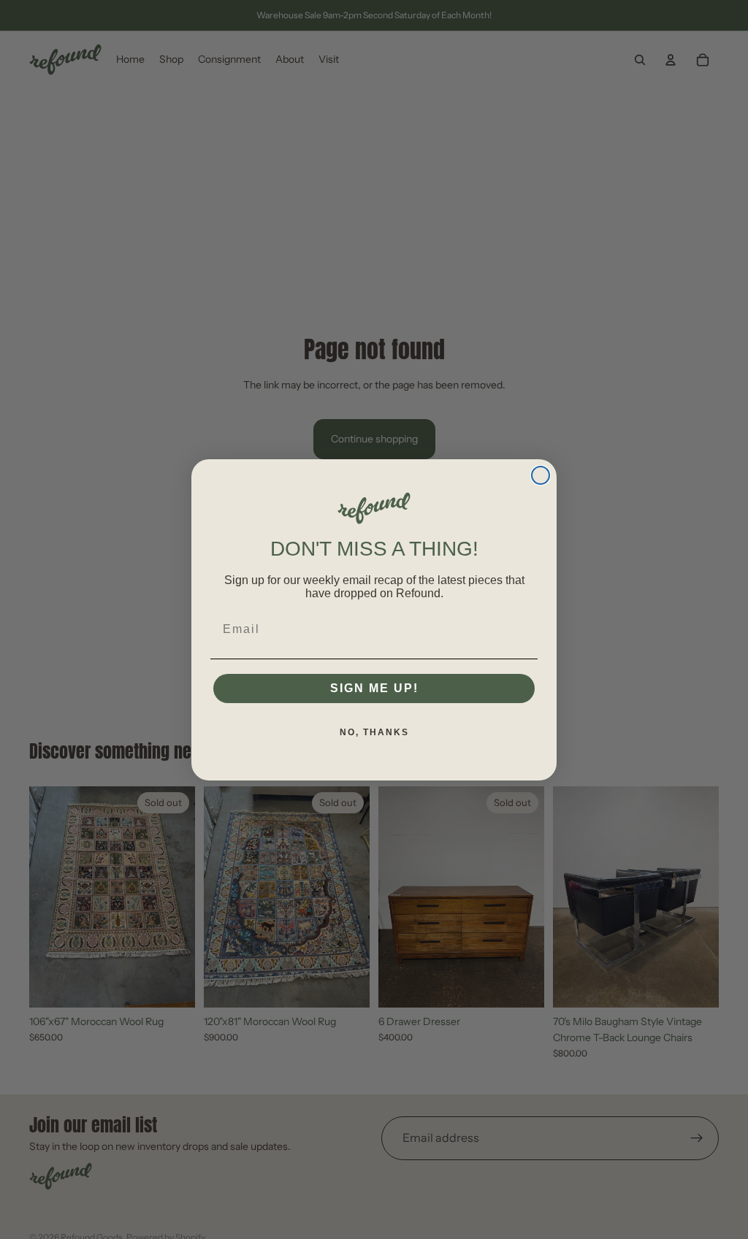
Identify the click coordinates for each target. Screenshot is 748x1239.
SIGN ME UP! (374, 688)
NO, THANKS (374, 732)
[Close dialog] (540, 475)
